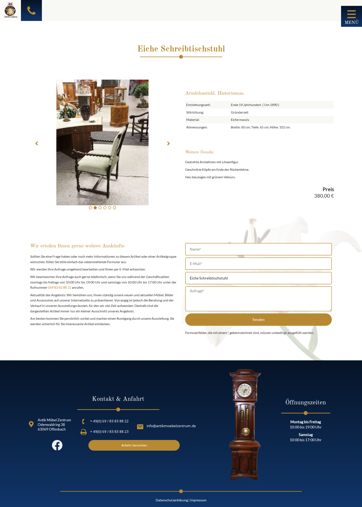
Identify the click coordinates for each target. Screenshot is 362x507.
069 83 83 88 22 (59, 287)
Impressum (198, 500)
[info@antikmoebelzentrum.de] (140, 427)
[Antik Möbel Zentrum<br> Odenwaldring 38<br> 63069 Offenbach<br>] (31, 424)
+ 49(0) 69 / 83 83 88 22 (109, 421)
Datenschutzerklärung (172, 500)
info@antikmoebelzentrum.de (171, 425)
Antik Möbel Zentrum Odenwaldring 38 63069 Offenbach (54, 424)
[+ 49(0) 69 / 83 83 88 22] (83, 421)
